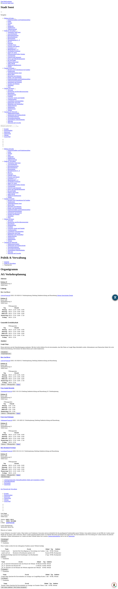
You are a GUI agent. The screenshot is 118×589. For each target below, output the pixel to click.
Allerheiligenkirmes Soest (15, 73)
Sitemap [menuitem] (6, 135)
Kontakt (6, 493)
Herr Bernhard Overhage (8, 447)
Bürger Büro (11, 74)
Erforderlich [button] (4, 541)
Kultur (9, 21)
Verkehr (10, 110)
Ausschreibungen (12, 34)
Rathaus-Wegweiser (13, 62)
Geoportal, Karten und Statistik (16, 98)
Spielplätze (11, 85)
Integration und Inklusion (14, 76)
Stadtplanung (11, 107)
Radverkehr (7, 483)
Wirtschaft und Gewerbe (14, 122)
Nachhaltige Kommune (14, 51)
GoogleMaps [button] (4, 569)
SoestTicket (7, 484)
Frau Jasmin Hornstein (7, 388)
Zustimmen (5, 543)
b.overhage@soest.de (6, 451)
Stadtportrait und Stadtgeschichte (16, 115)
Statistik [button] (3, 556)
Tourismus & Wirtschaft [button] (10, 242)
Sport (9, 24)
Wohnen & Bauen (9, 88)
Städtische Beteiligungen (14, 65)
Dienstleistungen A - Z (14, 40)
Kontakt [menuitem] (6, 129)
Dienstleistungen (5, 476)
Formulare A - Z (12, 48)
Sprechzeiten (65, 295)
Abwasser (10, 90)
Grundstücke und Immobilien (16, 101)
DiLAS (10, 41)
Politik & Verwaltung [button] (10, 161)
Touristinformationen (13, 116)
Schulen (10, 23)
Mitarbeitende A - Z (13, 49)
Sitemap (6, 500)
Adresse (59, 295)
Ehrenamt (10, 43)
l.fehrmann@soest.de (6, 420)
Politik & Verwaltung (10, 30)
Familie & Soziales (9, 68)
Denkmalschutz (12, 94)
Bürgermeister (11, 38)
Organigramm (11, 55)
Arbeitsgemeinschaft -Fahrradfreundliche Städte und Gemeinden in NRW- (24, 480)
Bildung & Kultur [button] (9, 149)
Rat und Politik (12, 60)
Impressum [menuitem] (7, 132)
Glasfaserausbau (12, 99)
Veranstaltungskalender (14, 118)
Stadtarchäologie (12, 105)
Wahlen (10, 66)
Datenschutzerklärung (54, 536)
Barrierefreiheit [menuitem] (8, 130)
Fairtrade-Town (12, 44)
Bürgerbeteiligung (12, 37)
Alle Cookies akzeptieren (20, 587)
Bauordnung (11, 93)
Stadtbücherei (11, 27)
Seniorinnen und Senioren (15, 82)
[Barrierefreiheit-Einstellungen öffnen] (115, 297)
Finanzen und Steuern (14, 46)
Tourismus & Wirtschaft (10, 112)
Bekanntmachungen (13, 35)
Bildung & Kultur (9, 18)
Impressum (7, 496)
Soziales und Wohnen (13, 83)
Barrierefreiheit (8, 495)
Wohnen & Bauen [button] (9, 219)
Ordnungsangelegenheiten (15, 80)
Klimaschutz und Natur (14, 102)
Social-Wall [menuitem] (7, 136)
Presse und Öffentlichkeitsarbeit (16, 59)
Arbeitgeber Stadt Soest (14, 32)
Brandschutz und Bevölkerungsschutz (18, 91)
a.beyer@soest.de (5, 295)
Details (71, 295)
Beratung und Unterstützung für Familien (19, 69)
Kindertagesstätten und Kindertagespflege (19, 20)
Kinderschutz (11, 71)
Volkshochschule (12, 29)
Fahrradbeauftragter (9, 481)
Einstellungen (4, 539)
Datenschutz (7, 498)
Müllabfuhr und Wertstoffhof (15, 104)
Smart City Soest (12, 52)
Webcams (10, 121)
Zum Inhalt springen (6, 1)
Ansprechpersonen (6, 353)
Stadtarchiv (11, 26)
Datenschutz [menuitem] (7, 133)
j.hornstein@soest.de (6, 391)
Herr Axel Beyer (5, 357)
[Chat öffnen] (114, 584)
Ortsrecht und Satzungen (14, 57)
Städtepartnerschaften (13, 113)
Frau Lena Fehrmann (7, 417)
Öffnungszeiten (11, 384)
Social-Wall (7, 501)
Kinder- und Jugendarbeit (15, 77)
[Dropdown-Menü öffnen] (15, 18)
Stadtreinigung (12, 108)
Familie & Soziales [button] (9, 198)
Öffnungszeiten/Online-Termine (16, 54)
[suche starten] (17, 126)
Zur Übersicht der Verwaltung (9, 489)
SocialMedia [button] (4, 578)
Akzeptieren (4, 352)
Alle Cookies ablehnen (7, 587)
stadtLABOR (11, 63)
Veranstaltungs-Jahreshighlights (16, 119)
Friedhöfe (10, 96)
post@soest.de (10, 522)
